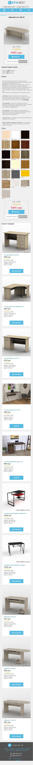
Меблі (7, 749)
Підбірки (18, 750)
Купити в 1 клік (23, 61)
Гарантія (25, 750)
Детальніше (16, 271)
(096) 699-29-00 (9, 7)
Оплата (27, 749)
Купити (17, 57)
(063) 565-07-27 (23, 7)
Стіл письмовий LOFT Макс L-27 (13, 461)
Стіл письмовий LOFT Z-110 (12, 410)
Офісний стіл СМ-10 (10, 617)
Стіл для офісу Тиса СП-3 (11, 255)
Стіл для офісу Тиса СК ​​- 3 (11, 358)
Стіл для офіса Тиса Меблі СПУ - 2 (14, 306)
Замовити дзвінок (17, 759)
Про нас (12, 749)
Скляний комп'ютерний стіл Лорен (14, 565)
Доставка (26, 99)
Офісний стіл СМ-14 (10, 668)
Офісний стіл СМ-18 (10, 720)
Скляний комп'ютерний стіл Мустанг (15, 513)
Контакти (20, 749)
